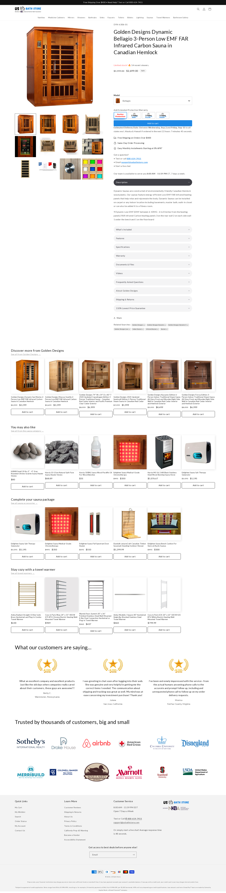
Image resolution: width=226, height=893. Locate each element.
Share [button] (119, 318)
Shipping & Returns (72, 812)
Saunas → (164, 329)
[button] (41, 17)
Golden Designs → (138, 325)
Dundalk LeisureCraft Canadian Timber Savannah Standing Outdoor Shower (130, 545)
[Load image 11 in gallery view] (70, 169)
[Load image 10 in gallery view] (47, 169)
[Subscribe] (133, 855)
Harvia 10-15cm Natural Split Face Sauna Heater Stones (59, 474)
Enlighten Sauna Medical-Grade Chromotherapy (127, 474)
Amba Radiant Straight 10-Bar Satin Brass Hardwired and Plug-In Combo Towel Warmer (26, 617)
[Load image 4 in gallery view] (92, 124)
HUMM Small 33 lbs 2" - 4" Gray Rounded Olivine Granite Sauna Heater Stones (27, 473)
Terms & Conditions (73, 826)
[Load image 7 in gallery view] (70, 146)
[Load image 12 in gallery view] (92, 169)
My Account (20, 826)
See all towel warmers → (23, 573)
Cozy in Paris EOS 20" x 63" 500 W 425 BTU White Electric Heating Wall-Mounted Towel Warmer (164, 617)
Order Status (21, 821)
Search (18, 816)
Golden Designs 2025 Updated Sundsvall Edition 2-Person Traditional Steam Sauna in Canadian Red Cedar (130, 399)
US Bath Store (116, 877)
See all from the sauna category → (27, 431)
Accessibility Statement (75, 840)
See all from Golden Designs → (26, 354)
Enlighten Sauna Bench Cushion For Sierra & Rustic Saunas (162, 545)
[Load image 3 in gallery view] (70, 124)
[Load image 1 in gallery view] (25, 124)
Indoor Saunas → (138, 329)
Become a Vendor (72, 835)
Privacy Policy (70, 821)
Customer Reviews (72, 807)
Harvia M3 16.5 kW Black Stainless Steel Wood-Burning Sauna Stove (162, 474)
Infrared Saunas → (152, 329)
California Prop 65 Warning (76, 830)
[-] (120, 116)
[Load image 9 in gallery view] (25, 169)
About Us (68, 816)
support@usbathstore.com (134, 162)
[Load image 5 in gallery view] (25, 146)
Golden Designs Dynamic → (156, 325)
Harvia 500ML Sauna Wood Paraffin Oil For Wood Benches (95, 474)
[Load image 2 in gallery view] (47, 124)
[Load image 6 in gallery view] (47, 146)
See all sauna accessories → (24, 503)
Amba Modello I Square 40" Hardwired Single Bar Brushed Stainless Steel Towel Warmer (130, 617)
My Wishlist (20, 812)
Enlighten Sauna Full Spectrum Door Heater (94, 545)
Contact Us (20, 830)
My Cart (18, 807)
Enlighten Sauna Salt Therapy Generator (194, 474)
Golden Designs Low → (122, 329)
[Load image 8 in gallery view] (92, 146)
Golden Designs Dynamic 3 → (178, 325)
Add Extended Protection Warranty (131, 110)
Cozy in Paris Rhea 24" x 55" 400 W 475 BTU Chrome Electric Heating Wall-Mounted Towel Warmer (61, 617)
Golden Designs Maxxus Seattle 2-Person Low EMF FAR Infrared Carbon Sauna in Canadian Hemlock (61, 399)
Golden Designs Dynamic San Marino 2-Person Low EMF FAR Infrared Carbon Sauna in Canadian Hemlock (27, 399)
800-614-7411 (134, 158)
